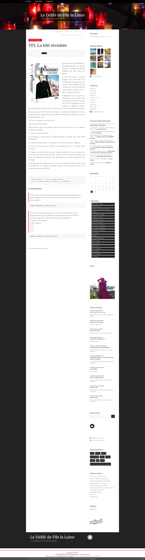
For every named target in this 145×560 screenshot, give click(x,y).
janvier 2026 (93, 91)
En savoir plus (93, 558)
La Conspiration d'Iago (98, 214)
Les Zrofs (92, 494)
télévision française (43, 181)
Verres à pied (95, 240)
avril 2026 (92, 88)
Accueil (28, 1)
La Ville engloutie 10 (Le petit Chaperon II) (72, 35)
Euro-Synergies (96, 133)
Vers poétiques (96, 254)
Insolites (94, 212)
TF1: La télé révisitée (48, 45)
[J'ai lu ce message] (143, 558)
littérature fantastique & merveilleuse (100, 464)
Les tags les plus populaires (84, 554)
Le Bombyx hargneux (57, 179)
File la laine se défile (97, 204)
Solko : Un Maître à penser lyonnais (99, 478)
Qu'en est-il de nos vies (97, 312)
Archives (38, 1)
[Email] (92, 426)
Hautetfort (76, 552)
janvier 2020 (93, 106)
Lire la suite (109, 36)
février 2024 (93, 93)
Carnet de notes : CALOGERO (98, 159)
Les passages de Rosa (96, 492)
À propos (49, 1)
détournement (94, 457)
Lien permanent (38, 179)
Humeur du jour (96, 206)
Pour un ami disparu (97, 377)
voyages (92, 460)
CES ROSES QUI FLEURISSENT (100, 347)
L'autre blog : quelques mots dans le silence (102, 488)
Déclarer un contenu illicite (50, 556)
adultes (104, 453)
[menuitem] (29, 1)
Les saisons (95, 233)
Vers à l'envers (96, 243)
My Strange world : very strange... (98, 483)
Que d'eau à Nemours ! (96, 162)
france (92, 453)
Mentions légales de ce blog (62, 556)
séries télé (56, 181)
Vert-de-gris (95, 256)
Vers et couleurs (96, 248)
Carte (92, 266)
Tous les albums (97, 76)
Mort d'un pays (95, 330)
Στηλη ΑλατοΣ (93, 496)
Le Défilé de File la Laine (62, 15)
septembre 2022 (94, 97)
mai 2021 (92, 102)
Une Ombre (93, 369)
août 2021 (92, 100)
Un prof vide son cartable (97, 490)
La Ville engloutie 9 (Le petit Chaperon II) (61, 31)
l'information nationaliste (97, 125)
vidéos (51, 181)
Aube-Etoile (94, 397)
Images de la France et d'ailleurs (101, 209)
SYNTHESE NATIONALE (104, 156)
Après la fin (93, 387)
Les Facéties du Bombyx (98, 230)
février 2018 (93, 109)
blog (98, 556)
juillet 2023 (93, 95)
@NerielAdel (93, 509)
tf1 (36, 181)
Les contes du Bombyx (98, 227)
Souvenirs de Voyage (97, 322)
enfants (108, 457)
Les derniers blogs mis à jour (60, 554)
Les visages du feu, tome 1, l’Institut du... (101, 146)
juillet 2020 (93, 104)
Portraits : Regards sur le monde (98, 485)
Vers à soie (95, 246)
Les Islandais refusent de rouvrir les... (101, 124)
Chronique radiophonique (97, 151)
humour (98, 453)
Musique (94, 235)
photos (102, 457)
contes (102, 460)
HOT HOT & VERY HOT (97, 339)
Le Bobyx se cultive (97, 217)
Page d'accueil (79, 31)
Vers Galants (95, 251)
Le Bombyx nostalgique (98, 225)
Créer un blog (69, 552)
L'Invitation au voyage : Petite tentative (100, 481)
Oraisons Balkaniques (98, 238)
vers (97, 460)
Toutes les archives (97, 112)
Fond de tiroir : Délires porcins (98, 476)
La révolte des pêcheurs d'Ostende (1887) (102, 131)
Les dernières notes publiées (72, 554)
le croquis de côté (101, 129)
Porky (38, 205)
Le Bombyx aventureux (98, 220)
